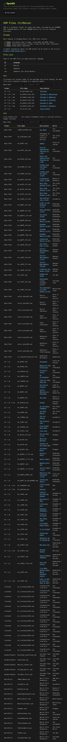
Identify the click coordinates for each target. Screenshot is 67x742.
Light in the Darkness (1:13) (45, 205)
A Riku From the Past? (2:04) (44, 173)
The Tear (43, 398)
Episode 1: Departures (48, 94)
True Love (43, 431)
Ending (42, 402)
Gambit (42, 143)
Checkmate (43, 362)
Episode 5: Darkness (48, 106)
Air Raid (43, 130)
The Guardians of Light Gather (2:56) (45, 289)
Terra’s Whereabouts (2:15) (44, 257)
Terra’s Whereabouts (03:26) (44, 264)
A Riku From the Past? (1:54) (44, 167)
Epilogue (43, 91)
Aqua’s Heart (45, 459)
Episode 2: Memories (48, 97)
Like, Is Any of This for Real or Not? (45, 581)
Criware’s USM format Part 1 (14, 51)
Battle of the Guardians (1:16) (45, 474)
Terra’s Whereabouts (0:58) (44, 250)
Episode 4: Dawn (46, 103)
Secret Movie (45, 109)
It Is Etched (45, 529)
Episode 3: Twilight (48, 100)
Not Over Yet (45, 545)
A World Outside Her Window (44, 494)
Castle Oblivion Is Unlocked (44, 392)
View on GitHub (11, 12)
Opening (43, 489)
